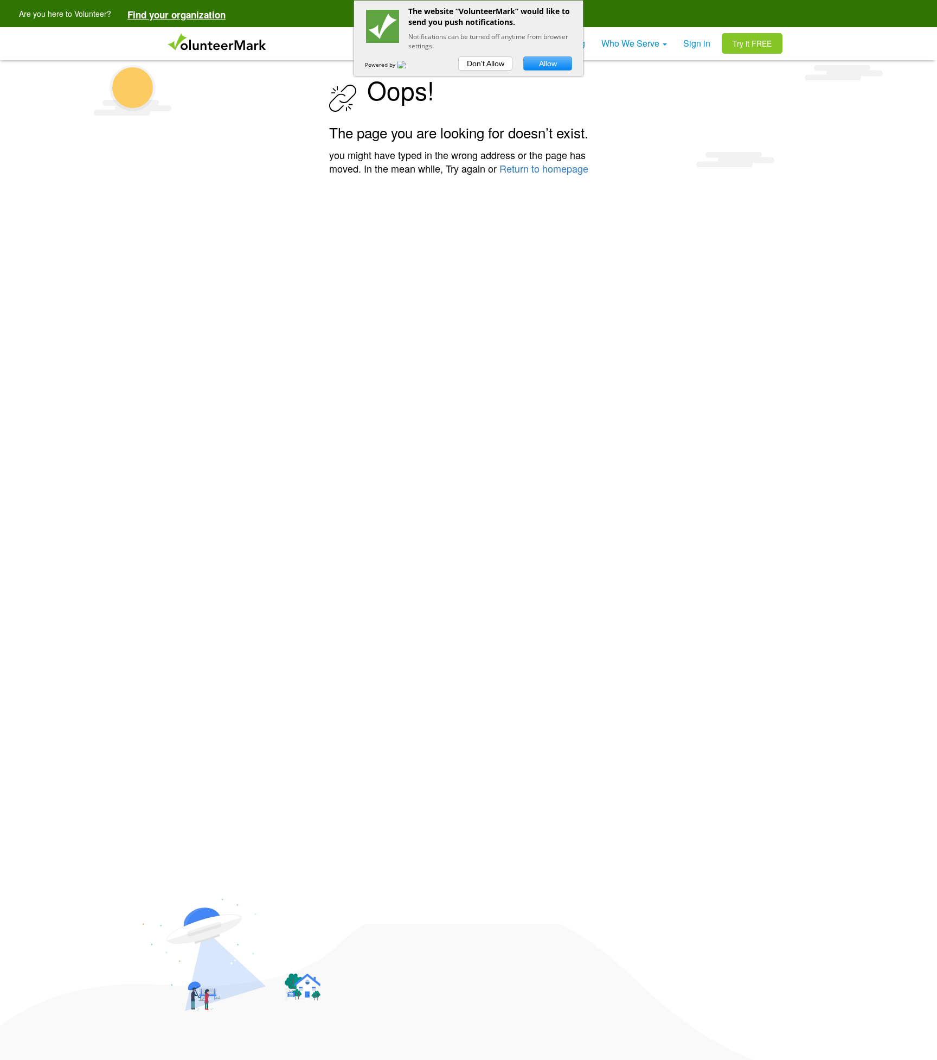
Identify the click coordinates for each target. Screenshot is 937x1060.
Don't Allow (485, 63)
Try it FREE (752, 43)
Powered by (381, 64)
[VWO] (408, 64)
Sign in (696, 43)
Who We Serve (631, 43)
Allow (548, 63)
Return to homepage (543, 168)
